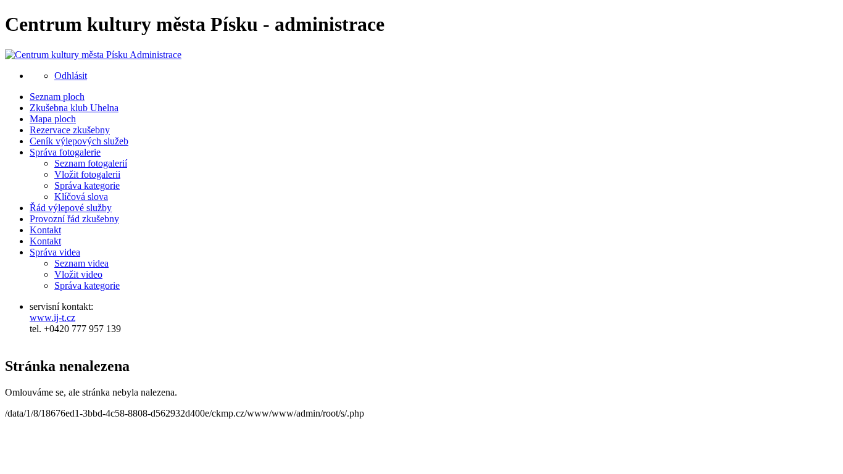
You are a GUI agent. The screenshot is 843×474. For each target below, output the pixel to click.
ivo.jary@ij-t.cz (60, 340)
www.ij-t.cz (52, 317)
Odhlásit (70, 75)
